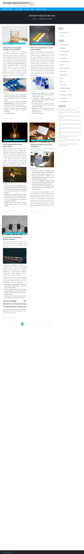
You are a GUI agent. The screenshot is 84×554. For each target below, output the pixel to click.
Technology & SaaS (41, 9)
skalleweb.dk (62, 190)
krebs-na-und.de (62, 463)
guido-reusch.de (62, 444)
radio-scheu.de (62, 275)
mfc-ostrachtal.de (63, 488)
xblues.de (61, 521)
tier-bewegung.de (63, 323)
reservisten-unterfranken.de (65, 236)
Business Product (7, 43)
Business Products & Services (19, 43)
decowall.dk (61, 198)
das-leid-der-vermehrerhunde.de (66, 401)
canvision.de (61, 249)
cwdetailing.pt (62, 175)
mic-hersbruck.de (63, 365)
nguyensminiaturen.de (63, 490)
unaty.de (60, 210)
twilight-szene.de (62, 385)
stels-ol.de (61, 454)
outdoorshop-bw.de (63, 298)
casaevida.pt (61, 173)
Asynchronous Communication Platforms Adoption (12, 238)
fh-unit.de (61, 228)
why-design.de (62, 296)
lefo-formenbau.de (63, 223)
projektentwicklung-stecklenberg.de (67, 336)
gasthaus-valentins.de (63, 361)
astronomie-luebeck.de (64, 416)
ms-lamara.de (62, 251)
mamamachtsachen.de (64, 381)
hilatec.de (61, 238)
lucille (12, 118)
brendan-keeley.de (63, 225)
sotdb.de (61, 259)
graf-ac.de (61, 211)
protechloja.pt (62, 156)
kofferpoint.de (62, 453)
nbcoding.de (61, 239)
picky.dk (60, 193)
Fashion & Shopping (64, 68)
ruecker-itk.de (62, 383)
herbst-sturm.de (62, 538)
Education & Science (64, 61)
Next (48, 323)
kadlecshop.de (62, 248)
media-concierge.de (63, 535)
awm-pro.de (61, 231)
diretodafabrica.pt (63, 166)
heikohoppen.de (62, 306)
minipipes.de (61, 354)
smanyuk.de (61, 258)
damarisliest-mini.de (63, 348)
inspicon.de (61, 541)
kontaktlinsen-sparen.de (64, 449)
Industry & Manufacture (65, 88)
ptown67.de (61, 434)
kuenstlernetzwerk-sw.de (64, 344)
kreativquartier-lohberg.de (65, 498)
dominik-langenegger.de (64, 356)
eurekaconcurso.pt (63, 163)
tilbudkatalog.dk (62, 181)
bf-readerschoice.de (63, 460)
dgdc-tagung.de (62, 373)
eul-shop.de (61, 496)
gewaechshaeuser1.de (63, 291)
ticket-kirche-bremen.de (64, 408)
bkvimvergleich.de (63, 276)
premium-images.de (63, 326)
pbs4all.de (61, 353)
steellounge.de (62, 201)
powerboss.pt (62, 149)
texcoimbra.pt (62, 180)
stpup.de (60, 478)
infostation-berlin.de (63, 313)
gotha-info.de (62, 528)
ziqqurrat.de (61, 218)
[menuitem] (7, 9)
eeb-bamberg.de (62, 473)
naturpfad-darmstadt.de (64, 226)
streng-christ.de (62, 363)
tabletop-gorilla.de (63, 376)
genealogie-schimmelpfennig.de (66, 468)
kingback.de (61, 308)
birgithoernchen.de (63, 305)
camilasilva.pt (62, 153)
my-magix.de (61, 269)
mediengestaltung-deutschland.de (66, 215)
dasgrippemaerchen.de (64, 503)
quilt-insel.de (61, 295)
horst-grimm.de (62, 280)
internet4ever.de (62, 471)
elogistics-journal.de (63, 393)
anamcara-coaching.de (64, 378)
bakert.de (61, 283)
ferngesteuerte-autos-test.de (65, 371)
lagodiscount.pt (62, 159)
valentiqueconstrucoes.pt (64, 178)
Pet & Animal (63, 91)
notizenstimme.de (63, 205)
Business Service (64, 58)
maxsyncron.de (62, 436)
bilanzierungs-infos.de (64, 328)
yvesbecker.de (62, 406)
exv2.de (60, 391)
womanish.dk (62, 183)
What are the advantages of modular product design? (42, 48)
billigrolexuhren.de (63, 386)
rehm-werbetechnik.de (64, 285)
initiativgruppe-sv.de (63, 321)
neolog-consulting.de (63, 375)
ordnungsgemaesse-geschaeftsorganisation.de (69, 339)
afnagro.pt (61, 151)
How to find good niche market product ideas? (12, 145)
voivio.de (61, 419)
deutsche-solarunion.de (64, 213)
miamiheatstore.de (63, 366)
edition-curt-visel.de (63, 256)
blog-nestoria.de (62, 254)
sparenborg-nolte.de (63, 319)
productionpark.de (63, 271)
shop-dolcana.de (62, 510)
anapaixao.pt (61, 154)
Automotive (62, 48)
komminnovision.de (63, 314)
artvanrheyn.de (62, 324)
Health (27, 9)
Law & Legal (62, 84)
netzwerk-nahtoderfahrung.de (65, 395)
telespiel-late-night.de (64, 483)
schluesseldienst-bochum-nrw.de (66, 351)
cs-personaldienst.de (63, 301)
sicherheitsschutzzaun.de (64, 266)
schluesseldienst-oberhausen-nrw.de (67, 396)
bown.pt (60, 165)
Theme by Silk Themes (7, 552)
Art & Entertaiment (64, 44)
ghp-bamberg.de (62, 346)
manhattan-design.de (63, 501)
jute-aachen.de (62, 441)
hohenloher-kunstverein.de (65, 458)
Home (32, 9)
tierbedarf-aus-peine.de (64, 439)
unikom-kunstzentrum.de (64, 318)
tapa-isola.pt (61, 169)
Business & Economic (7, 9)
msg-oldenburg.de (63, 493)
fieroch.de (61, 273)
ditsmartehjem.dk (63, 191)
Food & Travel (19, 9)
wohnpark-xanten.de (63, 290)
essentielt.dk (61, 185)
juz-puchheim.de (62, 390)
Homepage (34, 18)
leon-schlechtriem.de (63, 310)
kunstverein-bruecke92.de (64, 403)
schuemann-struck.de (63, 470)
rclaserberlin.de (62, 230)
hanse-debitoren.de (63, 278)
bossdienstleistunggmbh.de (65, 220)
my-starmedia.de (62, 388)
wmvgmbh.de (62, 506)
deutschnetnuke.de (63, 438)
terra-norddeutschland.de (64, 466)
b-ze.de (60, 414)
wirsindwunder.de (62, 241)
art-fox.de (61, 244)
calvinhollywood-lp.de (64, 446)
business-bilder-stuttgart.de (65, 520)
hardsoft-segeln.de (63, 265)
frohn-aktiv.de (62, 261)
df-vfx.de (61, 465)
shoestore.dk (61, 186)
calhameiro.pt (62, 171)
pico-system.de (62, 405)
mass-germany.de (62, 268)
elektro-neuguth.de (63, 505)
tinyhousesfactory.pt (63, 168)
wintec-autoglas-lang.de (64, 263)
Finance (62, 64)
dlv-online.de (61, 358)
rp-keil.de (61, 234)
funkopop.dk (61, 195)
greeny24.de (61, 253)
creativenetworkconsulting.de (65, 286)
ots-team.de (61, 333)
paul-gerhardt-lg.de (63, 511)
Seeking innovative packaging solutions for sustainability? (12, 48)
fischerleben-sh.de (63, 343)
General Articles (63, 74)
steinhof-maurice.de (63, 331)
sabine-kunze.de (62, 491)
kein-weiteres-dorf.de (63, 433)
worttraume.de (62, 203)
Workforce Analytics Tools (37, 150)
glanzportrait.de (62, 410)
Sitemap (62, 35)
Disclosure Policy (64, 32)
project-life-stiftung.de (64, 540)
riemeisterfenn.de (62, 400)
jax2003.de (61, 334)
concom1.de (61, 508)
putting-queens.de (63, 300)
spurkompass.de (62, 206)
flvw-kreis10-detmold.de (64, 398)
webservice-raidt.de (63, 480)
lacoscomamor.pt (62, 161)
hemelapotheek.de (63, 303)
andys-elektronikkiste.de (64, 216)
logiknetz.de (61, 208)
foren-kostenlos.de (63, 461)
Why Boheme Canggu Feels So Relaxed (67, 109)
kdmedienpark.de (62, 293)
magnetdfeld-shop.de (63, 243)
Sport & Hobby (63, 98)
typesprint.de (62, 413)
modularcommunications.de (65, 338)
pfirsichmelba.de (62, 500)
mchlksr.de (61, 316)
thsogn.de (61, 513)
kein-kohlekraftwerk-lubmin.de (66, 431)
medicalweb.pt (62, 158)
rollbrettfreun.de (62, 429)
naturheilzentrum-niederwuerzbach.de (67, 443)
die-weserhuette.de (63, 451)
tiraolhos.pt (61, 200)
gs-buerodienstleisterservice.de (66, 288)
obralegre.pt (61, 176)
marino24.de (61, 360)
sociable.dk (61, 188)
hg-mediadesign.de (63, 281)
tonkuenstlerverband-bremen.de (66, 536)
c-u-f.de (60, 533)
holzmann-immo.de (63, 543)
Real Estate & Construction (66, 94)
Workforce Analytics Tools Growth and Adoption (41, 145)
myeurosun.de (62, 221)
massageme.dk (62, 196)
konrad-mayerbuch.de (64, 349)
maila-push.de (62, 246)
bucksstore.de (62, 329)
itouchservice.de (62, 516)
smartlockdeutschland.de (64, 370)
